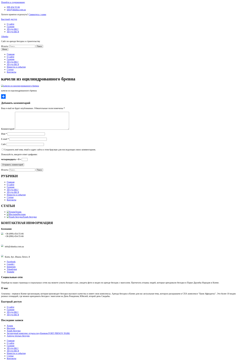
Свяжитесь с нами (37, 14)
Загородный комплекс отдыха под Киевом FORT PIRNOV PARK (38, 333)
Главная (10, 54)
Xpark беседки (14, 331)
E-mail (5, 139)
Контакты (11, 72)
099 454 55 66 (13, 7)
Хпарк (10, 325)
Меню (4, 49)
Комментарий (7, 129)
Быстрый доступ (9, 19)
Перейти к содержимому (13, 2)
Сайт (3, 144)
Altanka (4, 36)
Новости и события (16, 67)
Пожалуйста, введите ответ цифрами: (19, 154)
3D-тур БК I (12, 29)
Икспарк (11, 328)
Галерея (10, 26)
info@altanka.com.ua (16, 9)
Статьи (10, 69)
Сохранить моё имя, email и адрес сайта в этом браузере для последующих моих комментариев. (50, 149)
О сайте (10, 24)
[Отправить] (122, 96)
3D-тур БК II (13, 31)
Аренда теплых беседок (18, 336)
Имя (4, 134)
